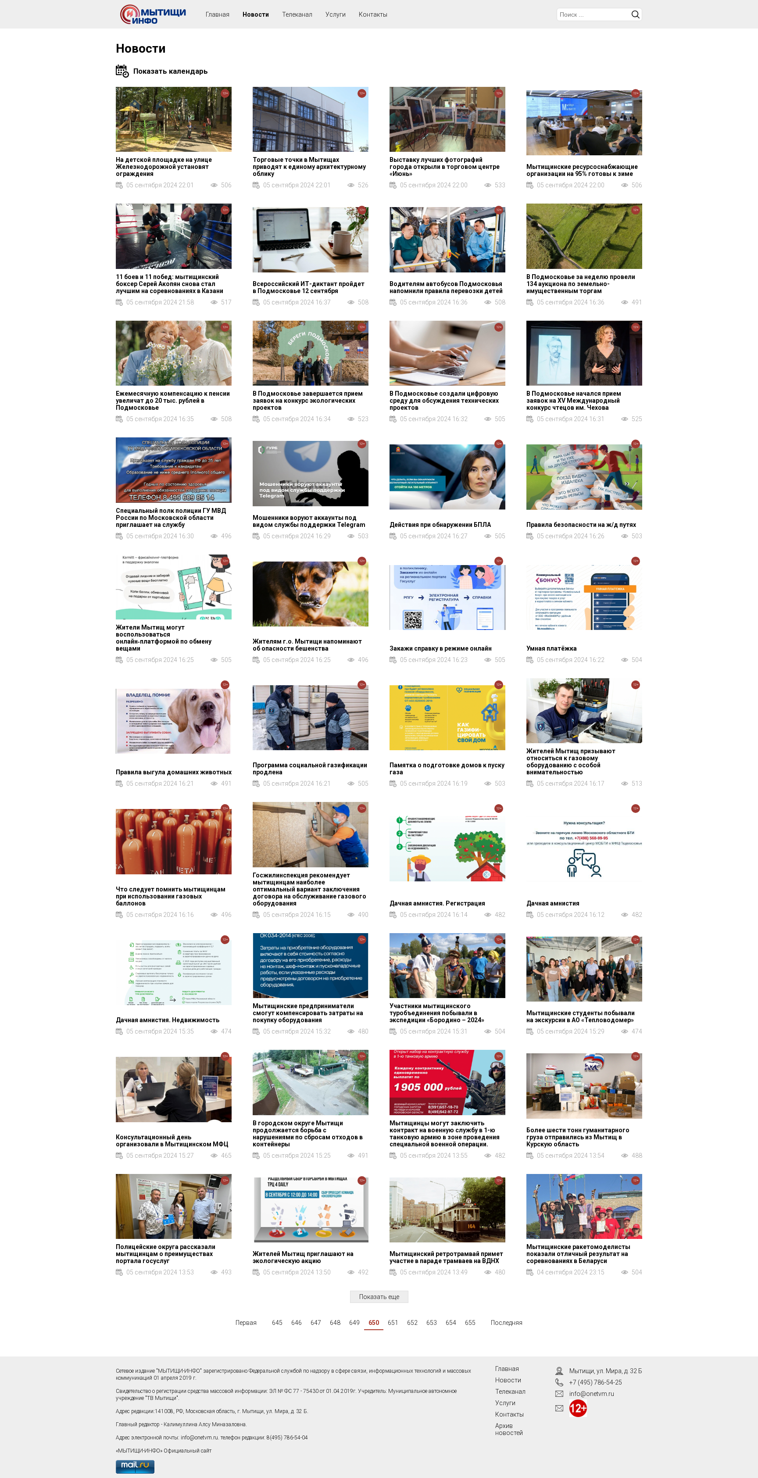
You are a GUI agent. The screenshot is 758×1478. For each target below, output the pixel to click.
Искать (635, 14)
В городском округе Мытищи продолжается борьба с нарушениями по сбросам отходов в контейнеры (308, 1134)
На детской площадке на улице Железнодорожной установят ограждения (164, 166)
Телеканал (297, 14)
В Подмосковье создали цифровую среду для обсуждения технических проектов (444, 400)
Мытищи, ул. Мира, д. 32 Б (605, 1370)
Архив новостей (509, 1429)
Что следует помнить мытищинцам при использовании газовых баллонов (170, 896)
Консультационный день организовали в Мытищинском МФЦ (172, 1141)
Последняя (506, 1322)
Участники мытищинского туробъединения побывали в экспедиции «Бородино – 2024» (437, 1013)
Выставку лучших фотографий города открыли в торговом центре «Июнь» (445, 166)
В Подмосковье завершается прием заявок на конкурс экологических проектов (308, 400)
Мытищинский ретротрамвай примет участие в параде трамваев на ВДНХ (446, 1257)
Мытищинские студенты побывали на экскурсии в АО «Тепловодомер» (580, 1016)
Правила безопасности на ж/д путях (581, 524)
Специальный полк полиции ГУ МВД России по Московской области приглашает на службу (171, 517)
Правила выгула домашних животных (174, 772)
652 (412, 1322)
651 (393, 1322)
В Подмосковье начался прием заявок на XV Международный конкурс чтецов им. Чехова (573, 400)
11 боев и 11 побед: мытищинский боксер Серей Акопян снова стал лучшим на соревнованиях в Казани (169, 283)
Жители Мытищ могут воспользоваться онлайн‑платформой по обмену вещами (163, 638)
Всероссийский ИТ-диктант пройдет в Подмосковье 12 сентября (309, 287)
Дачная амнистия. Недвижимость (167, 1020)
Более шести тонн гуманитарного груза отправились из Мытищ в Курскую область (577, 1137)
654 (451, 1322)
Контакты (373, 14)
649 (354, 1322)
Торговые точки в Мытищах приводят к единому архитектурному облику (309, 166)
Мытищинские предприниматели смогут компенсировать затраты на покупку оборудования (308, 1013)
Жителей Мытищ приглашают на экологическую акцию (303, 1257)
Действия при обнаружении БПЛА (440, 524)
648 (335, 1322)
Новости (256, 14)
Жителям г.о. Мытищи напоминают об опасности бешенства (307, 645)
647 (316, 1322)
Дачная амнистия (552, 903)
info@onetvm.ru (199, 1438)
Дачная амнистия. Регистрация (437, 903)
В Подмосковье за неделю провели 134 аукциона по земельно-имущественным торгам (580, 283)
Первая (246, 1322)
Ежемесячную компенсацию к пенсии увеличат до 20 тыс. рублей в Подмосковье (173, 400)
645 (277, 1322)
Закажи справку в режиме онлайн (441, 648)
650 (373, 1322)
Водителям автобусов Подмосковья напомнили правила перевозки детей (446, 287)
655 (470, 1322)
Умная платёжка (551, 648)
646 (296, 1322)
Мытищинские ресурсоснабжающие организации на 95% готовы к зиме (582, 170)
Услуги (335, 14)
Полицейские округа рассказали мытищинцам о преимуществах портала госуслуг (165, 1253)
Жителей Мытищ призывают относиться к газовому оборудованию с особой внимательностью (570, 762)
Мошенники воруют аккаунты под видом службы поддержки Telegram (309, 521)
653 (431, 1322)
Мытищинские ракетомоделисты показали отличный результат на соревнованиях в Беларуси (578, 1253)
